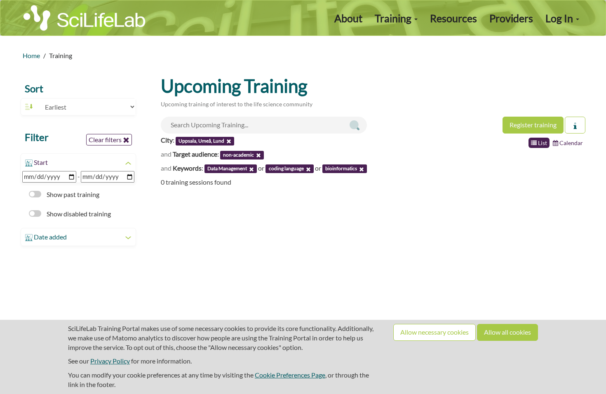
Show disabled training (78, 214)
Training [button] (394, 18)
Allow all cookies (507, 332)
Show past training (72, 194)
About (348, 18)
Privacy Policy (110, 361)
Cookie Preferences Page (290, 375)
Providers (511, 18)
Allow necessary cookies (434, 332)
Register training (533, 125)
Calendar (570, 142)
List (542, 142)
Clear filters (106, 139)
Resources (453, 18)
